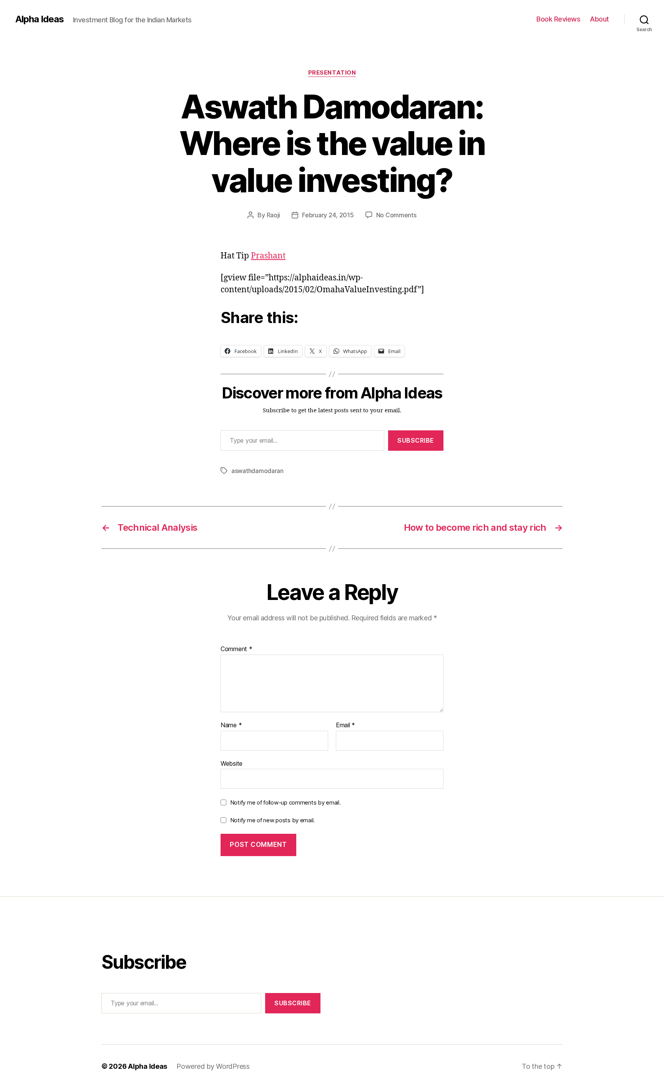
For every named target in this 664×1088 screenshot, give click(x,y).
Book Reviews (558, 19)
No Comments (396, 215)
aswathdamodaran (257, 471)
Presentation (332, 72)
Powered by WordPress (213, 1066)
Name (231, 725)
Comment (236, 649)
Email (345, 725)
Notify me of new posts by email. (272, 820)
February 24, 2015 (328, 215)
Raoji (274, 215)
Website (231, 763)
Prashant (268, 256)
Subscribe (415, 440)
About (599, 19)
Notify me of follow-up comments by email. (285, 802)
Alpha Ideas (39, 19)
